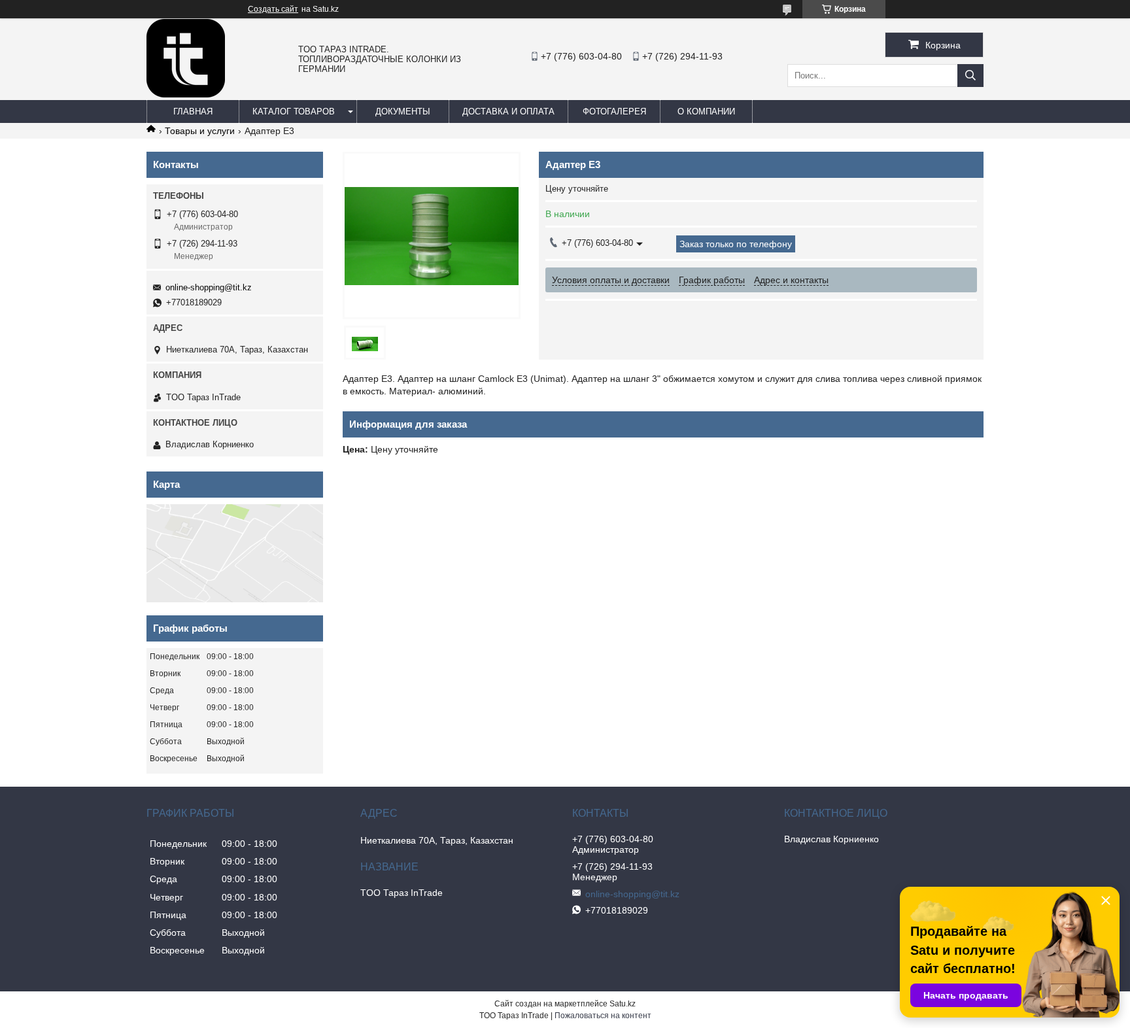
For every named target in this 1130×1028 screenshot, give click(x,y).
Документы (402, 111)
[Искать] (970, 75)
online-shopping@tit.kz (208, 287)
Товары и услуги (200, 131)
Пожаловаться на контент (603, 1015)
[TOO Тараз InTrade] (185, 94)
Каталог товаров (293, 111)
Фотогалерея (614, 111)
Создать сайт (273, 9)
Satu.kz (622, 1003)
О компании (706, 111)
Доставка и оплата (508, 111)
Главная (193, 111)
